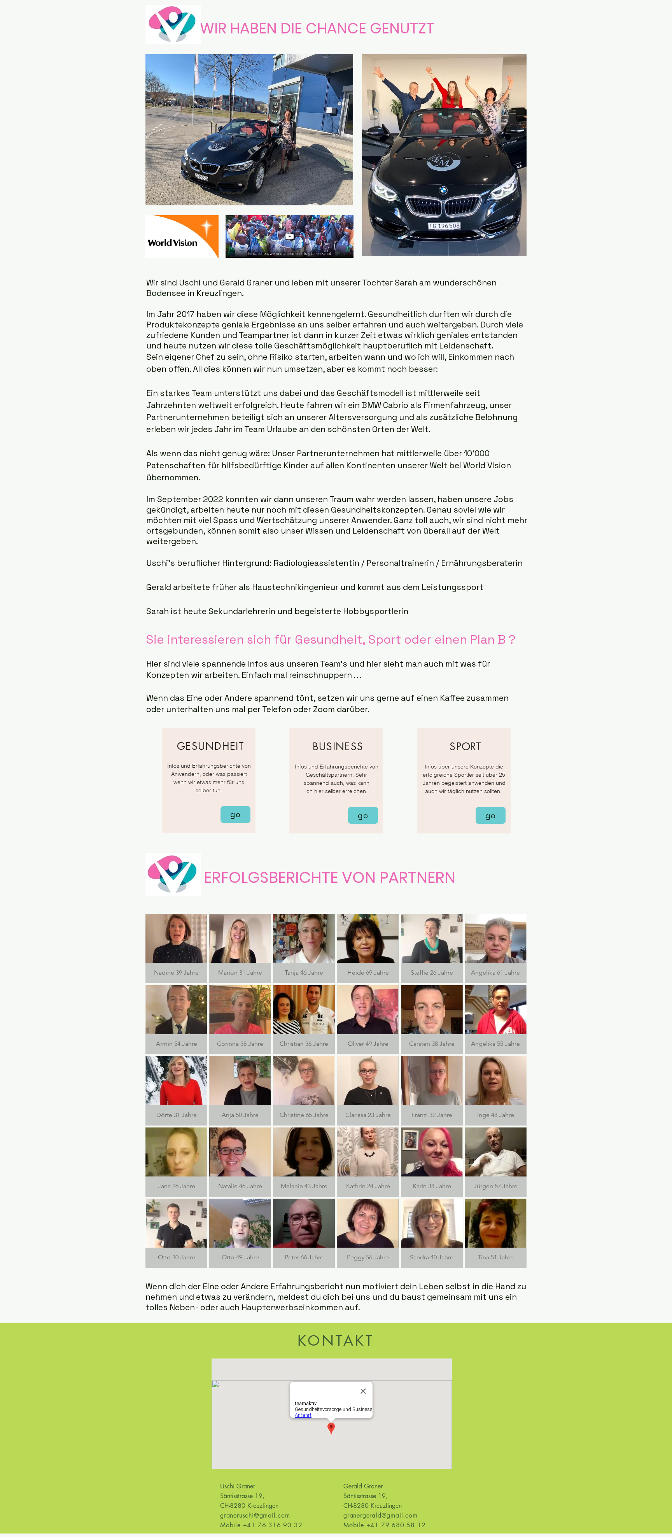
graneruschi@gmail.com (255, 1515)
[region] (209, 780)
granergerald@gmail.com (380, 1515)
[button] (176, 948)
